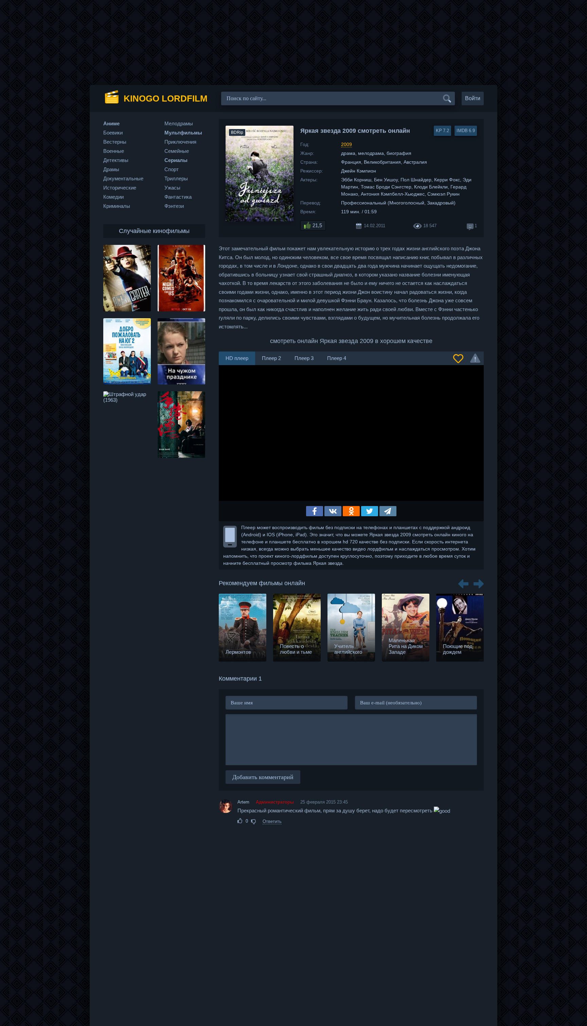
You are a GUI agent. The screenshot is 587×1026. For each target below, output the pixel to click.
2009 (346, 144)
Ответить (272, 821)
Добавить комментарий (263, 777)
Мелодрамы (178, 123)
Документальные (123, 178)
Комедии (113, 197)
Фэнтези (174, 206)
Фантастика (178, 197)
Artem (243, 802)
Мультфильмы (183, 133)
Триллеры (176, 178)
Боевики (113, 133)
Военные (113, 151)
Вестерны (114, 142)
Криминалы (116, 206)
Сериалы (176, 160)
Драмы (111, 169)
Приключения (180, 142)
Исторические (119, 188)
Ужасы (172, 188)
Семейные (176, 151)
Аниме (111, 123)
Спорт (171, 169)
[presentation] (463, 581)
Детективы (115, 160)
